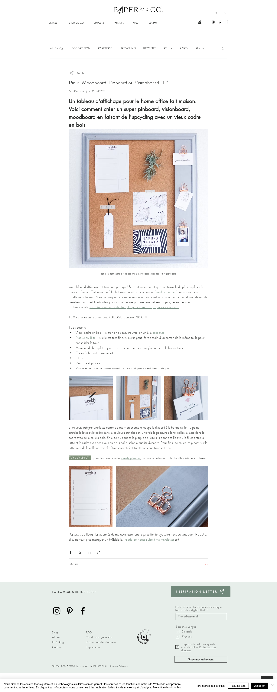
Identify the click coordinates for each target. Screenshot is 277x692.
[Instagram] (213, 22)
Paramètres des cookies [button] (210, 685)
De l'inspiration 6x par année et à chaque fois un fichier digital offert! (198, 608)
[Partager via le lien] (98, 552)
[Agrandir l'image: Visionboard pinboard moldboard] (138, 398)
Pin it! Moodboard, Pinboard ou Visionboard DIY (118, 82)
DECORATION (81, 48)
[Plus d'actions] (206, 73)
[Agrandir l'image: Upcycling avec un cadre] (186, 398)
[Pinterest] (220, 22)
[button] (199, 22)
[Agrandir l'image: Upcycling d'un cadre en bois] (162, 496)
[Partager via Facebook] (70, 552)
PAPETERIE (105, 48)
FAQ (89, 632)
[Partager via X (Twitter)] (80, 552)
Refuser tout (238, 685)
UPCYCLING (128, 48)
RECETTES (149, 48)
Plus (198, 48)
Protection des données (167, 687)
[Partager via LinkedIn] (89, 552)
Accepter (259, 685)
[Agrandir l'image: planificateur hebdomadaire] (107, 380)
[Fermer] (272, 685)
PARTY (184, 48)
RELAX (168, 48)
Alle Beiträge (57, 48)
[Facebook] (227, 22)
